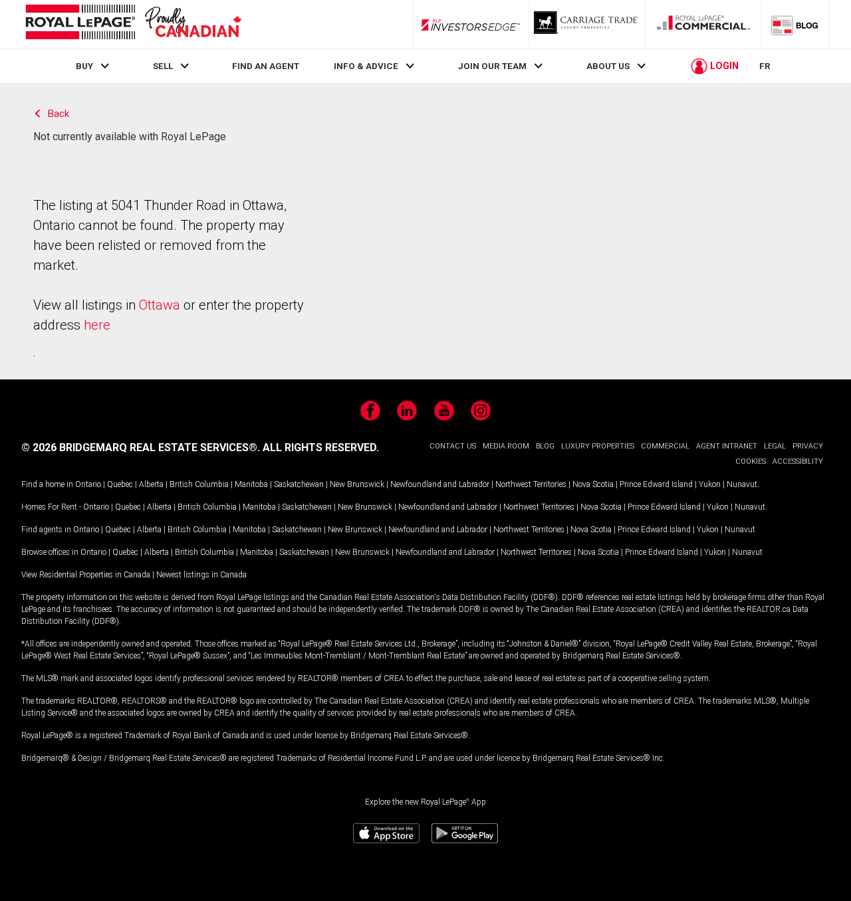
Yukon (710, 484)
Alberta (151, 484)
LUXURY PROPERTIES (597, 446)
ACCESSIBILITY (798, 461)
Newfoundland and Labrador (439, 484)
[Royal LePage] (133, 24)
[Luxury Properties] (587, 24)
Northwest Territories (530, 484)
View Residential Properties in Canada (85, 574)
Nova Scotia (593, 484)
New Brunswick (357, 484)
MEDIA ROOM (506, 446)
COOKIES (750, 461)
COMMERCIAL (665, 446)
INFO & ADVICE (366, 65)
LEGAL (775, 446)
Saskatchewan (299, 484)
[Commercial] (703, 25)
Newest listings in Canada (201, 574)
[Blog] (795, 25)
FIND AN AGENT (265, 65)
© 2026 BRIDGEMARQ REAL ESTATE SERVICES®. (140, 447)
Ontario (88, 484)
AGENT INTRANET (726, 446)
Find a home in (47, 484)
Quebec (120, 484)
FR (765, 65)
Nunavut (742, 484)
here (97, 325)
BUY (84, 65)
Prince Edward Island (656, 484)
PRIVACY (807, 446)
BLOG (545, 446)
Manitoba (251, 484)
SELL (163, 65)
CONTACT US (452, 446)
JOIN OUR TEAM (492, 65)
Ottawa (159, 305)
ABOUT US (608, 65)
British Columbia (199, 484)
